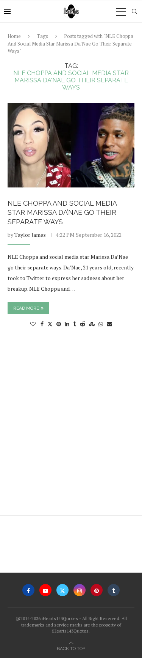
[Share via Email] (109, 323)
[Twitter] (62, 590)
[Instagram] (79, 590)
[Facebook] (28, 590)
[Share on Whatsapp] (100, 323)
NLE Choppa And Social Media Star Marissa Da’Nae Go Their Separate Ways (62, 212)
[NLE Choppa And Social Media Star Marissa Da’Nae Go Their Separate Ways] (71, 145)
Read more (26, 308)
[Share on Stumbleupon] (92, 323)
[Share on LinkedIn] (67, 323)
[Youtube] (45, 590)
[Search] (134, 11)
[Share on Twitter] (50, 323)
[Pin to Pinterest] (58, 323)
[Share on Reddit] (82, 323)
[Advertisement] (71, 425)
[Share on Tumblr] (74, 323)
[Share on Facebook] (42, 323)
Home (14, 36)
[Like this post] (33, 323)
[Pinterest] (97, 590)
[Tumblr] (114, 590)
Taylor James (30, 234)
